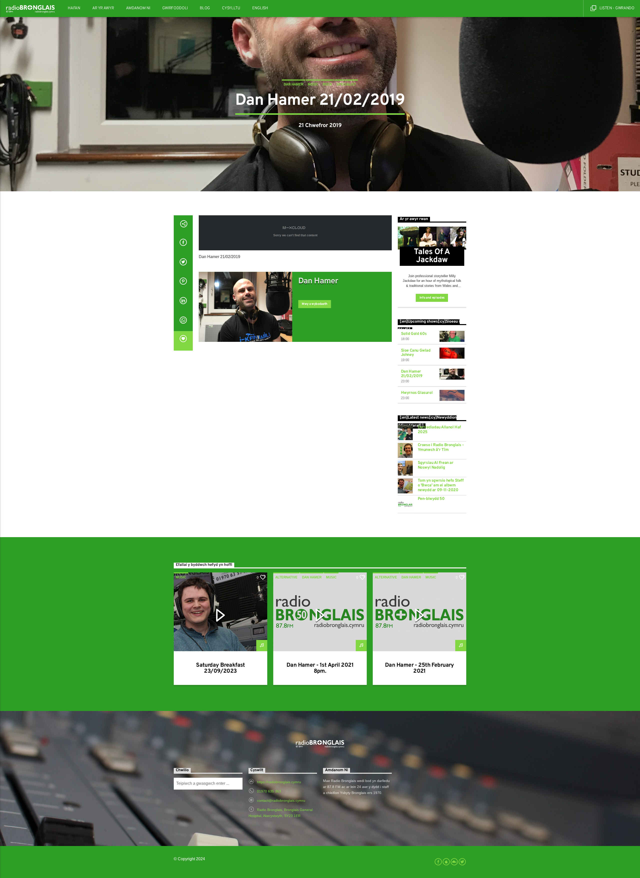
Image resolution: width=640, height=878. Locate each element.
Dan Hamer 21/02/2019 (411, 374)
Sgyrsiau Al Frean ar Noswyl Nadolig (436, 465)
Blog (205, 8)
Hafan (74, 8)
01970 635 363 (269, 791)
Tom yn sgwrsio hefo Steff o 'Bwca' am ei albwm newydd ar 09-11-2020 (441, 485)
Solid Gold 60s (414, 333)
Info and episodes (432, 298)
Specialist (346, 84)
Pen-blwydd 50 (431, 499)
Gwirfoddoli (175, 8)
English (260, 8)
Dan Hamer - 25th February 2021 (419, 668)
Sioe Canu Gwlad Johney (415, 353)
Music (313, 84)
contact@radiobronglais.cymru (281, 800)
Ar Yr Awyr (103, 8)
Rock (327, 84)
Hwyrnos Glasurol (417, 392)
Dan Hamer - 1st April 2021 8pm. (320, 668)
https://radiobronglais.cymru (279, 782)
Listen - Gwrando (616, 8)
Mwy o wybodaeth (315, 304)
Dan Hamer (293, 84)
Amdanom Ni (138, 8)
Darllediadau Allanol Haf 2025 (439, 430)
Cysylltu (231, 8)
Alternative (286, 577)
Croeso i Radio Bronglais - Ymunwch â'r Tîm (441, 447)
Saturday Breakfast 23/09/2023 (220, 668)
